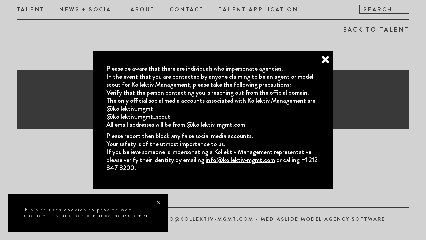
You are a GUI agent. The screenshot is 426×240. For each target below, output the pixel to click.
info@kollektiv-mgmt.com (240, 160)
